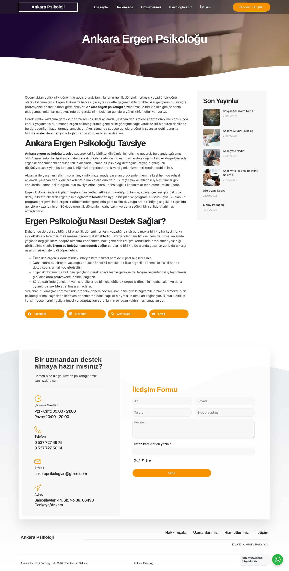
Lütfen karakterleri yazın (152, 444)
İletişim (205, 7)
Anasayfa (100, 7)
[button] (44, 314)
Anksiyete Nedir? (234, 150)
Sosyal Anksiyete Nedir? (238, 111)
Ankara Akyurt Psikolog (238, 130)
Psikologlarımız (180, 7)
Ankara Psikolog (143, 563)
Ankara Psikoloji (48, 7)
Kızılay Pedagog (213, 204)
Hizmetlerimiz (151, 7)
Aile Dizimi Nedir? (214, 190)
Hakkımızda (124, 7)
